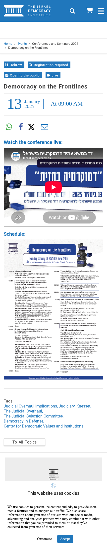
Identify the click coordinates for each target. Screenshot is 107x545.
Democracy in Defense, (24, 421)
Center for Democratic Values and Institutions (43, 426)
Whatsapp (9, 127)
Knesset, (84, 406)
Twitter (33, 127)
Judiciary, (67, 406)
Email (45, 127)
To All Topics (24, 442)
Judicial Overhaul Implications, (31, 406)
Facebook (21, 127)
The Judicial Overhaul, (24, 411)
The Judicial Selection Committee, (33, 416)
